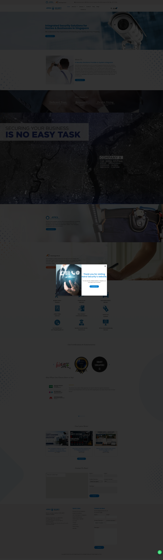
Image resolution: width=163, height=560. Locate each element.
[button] (105, 266)
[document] (81, 280)
